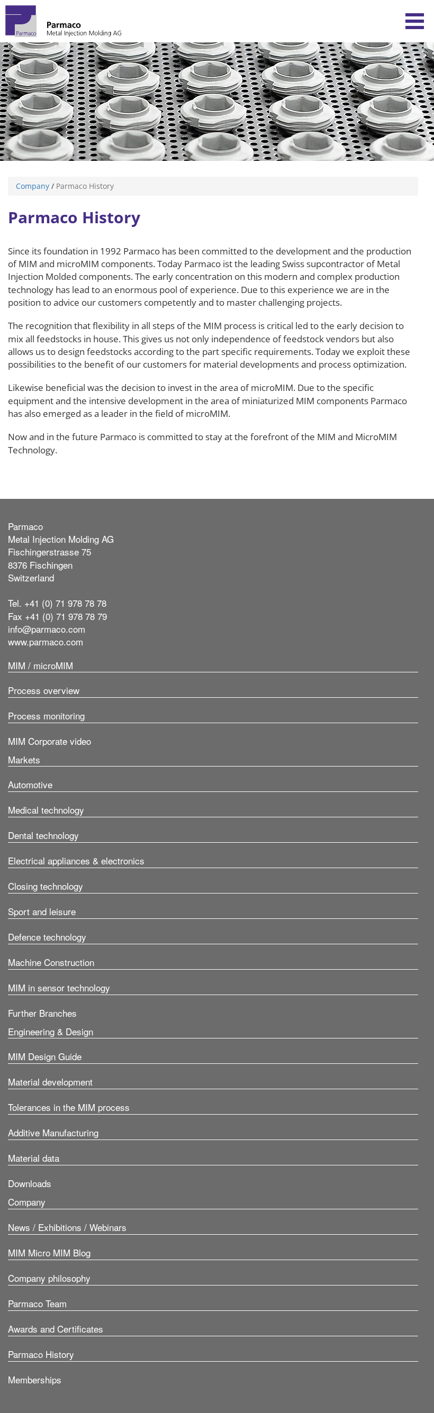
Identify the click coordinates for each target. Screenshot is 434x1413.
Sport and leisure (42, 911)
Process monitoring (46, 715)
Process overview (43, 690)
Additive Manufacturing (53, 1132)
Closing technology (45, 885)
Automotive (30, 784)
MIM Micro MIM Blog (49, 1252)
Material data (33, 1157)
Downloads (29, 1183)
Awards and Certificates (55, 1328)
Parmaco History (41, 1354)
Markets (24, 759)
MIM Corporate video (49, 740)
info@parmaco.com (46, 628)
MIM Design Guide (45, 1056)
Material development (50, 1081)
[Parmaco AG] (63, 21)
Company (32, 186)
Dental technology (43, 835)
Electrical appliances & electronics (76, 860)
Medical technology (46, 809)
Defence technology (47, 936)
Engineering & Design (50, 1031)
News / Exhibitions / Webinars (67, 1227)
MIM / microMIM (40, 665)
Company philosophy (49, 1277)
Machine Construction (51, 962)
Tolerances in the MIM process (69, 1107)
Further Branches (42, 1012)
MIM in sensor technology (59, 987)
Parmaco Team (37, 1303)
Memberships (34, 1379)
